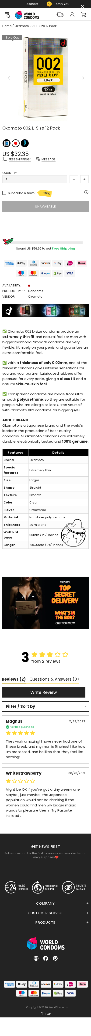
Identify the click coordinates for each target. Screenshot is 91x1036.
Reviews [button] (14, 679)
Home (7, 26)
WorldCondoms (27, 14)
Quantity (9, 173)
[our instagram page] (36, 958)
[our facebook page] (45, 958)
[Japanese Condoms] (16, 143)
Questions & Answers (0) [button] (54, 679)
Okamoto (35, 297)
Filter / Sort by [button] (20, 706)
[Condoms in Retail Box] (6, 143)
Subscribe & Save (29, 193)
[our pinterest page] (55, 958)
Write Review (43, 692)
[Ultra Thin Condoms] (25, 143)
